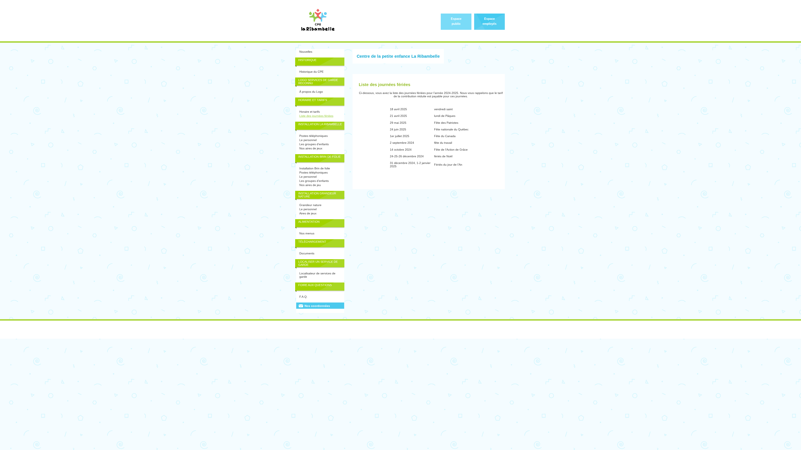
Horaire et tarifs (309, 111)
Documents (306, 253)
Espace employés (489, 21)
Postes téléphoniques (313, 136)
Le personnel (308, 140)
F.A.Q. (303, 296)
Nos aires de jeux (310, 148)
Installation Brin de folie (314, 168)
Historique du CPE (311, 71)
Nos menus (306, 233)
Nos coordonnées (317, 306)
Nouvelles (305, 51)
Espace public (456, 21)
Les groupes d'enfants (314, 144)
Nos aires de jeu (310, 185)
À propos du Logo (311, 91)
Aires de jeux (307, 213)
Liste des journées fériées (316, 116)
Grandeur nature (310, 205)
